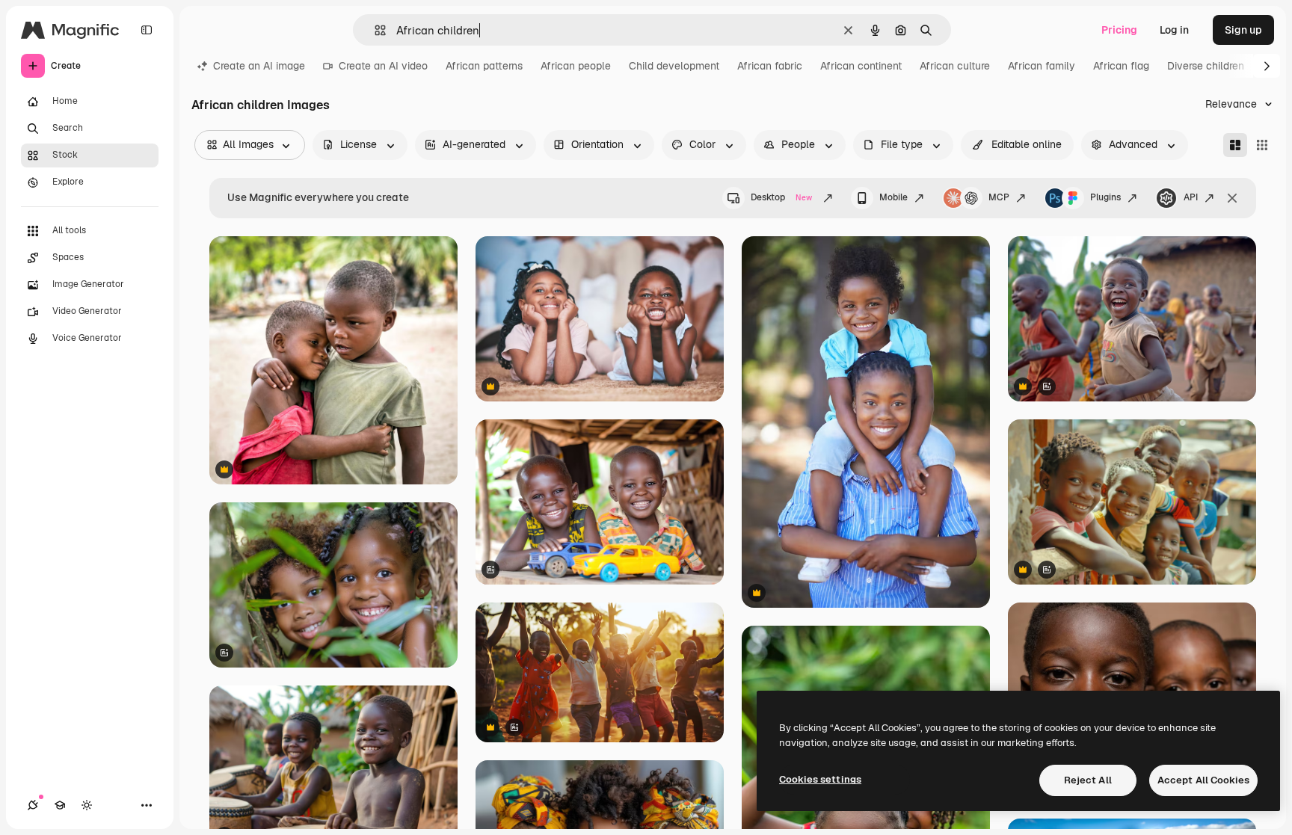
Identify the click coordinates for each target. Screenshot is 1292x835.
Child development (674, 66)
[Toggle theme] (87, 805)
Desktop (781, 197)
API (1191, 197)
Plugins (1105, 197)
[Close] (1232, 198)
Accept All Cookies (1203, 780)
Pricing (1119, 30)
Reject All (1088, 780)
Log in (1174, 30)
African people (576, 66)
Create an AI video (383, 66)
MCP (998, 197)
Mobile (893, 197)
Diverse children (1205, 66)
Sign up (1243, 30)
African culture (955, 66)
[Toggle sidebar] (147, 30)
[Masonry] (1235, 145)
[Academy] (60, 805)
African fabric (769, 66)
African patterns (484, 66)
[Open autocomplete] (374, 30)
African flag (1121, 66)
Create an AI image (259, 66)
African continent (861, 66)
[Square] (1262, 145)
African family (1041, 66)
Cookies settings (820, 779)
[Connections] (33, 805)
